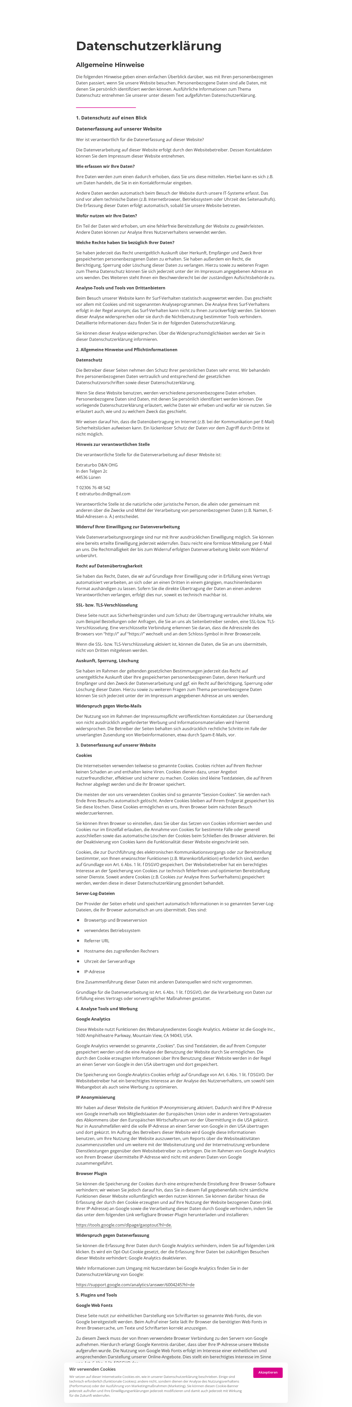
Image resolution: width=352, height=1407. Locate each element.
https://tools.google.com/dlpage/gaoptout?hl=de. (124, 1225)
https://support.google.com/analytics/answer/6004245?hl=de (135, 1285)
